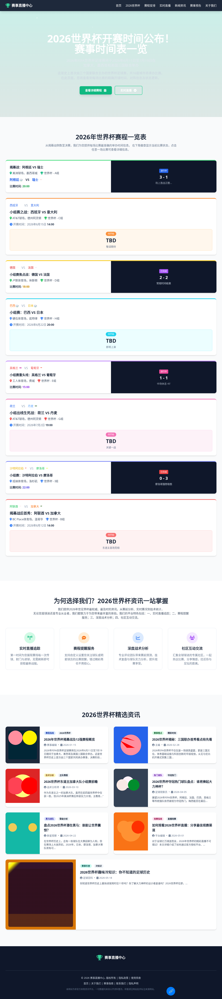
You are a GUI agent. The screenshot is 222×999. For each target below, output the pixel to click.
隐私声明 (133, 983)
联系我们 (121, 983)
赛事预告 (195, 5)
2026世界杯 (133, 5)
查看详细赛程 (94, 90)
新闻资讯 (180, 5)
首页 (118, 5)
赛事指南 (108, 983)
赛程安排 (149, 5)
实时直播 (165, 5)
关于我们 (210, 5)
